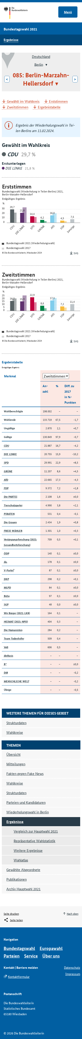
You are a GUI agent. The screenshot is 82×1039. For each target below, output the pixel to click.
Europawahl (51, 948)
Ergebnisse (11, 39)
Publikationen (16, 879)
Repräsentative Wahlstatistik (34, 840)
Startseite (20, 13)
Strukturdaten (16, 792)
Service (31, 956)
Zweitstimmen (17, 107)
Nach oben (72, 913)
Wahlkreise (14, 783)
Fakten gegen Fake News (25, 773)
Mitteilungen (15, 763)
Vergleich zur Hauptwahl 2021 (36, 831)
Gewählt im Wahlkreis (23, 101)
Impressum (72, 974)
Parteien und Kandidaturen (26, 802)
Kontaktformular (19, 976)
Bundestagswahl (19, 948)
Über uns (51, 956)
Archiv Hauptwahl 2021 (23, 888)
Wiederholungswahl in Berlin (27, 812)
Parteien (12, 956)
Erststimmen (58, 101)
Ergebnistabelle (49, 107)
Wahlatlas (21, 860)
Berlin (38, 64)
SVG (76, 253)
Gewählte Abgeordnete (23, 869)
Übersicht (13, 754)
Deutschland (41, 56)
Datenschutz (72, 967)
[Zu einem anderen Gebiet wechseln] (46, 64)
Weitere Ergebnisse (28, 850)
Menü (68, 12)
